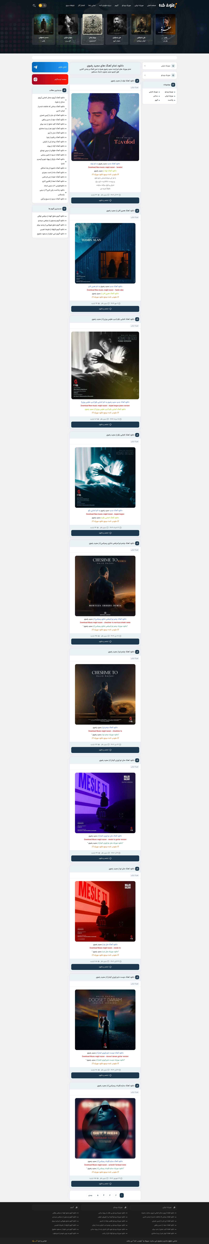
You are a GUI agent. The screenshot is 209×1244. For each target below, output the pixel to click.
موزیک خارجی (153, 92)
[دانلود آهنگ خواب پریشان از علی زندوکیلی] (165, 24)
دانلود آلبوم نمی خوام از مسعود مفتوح (50, 234)
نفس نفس (43, 39)
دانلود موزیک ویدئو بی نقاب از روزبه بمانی (111, 1213)
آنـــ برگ (34, 1241)
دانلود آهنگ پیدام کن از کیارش (53, 141)
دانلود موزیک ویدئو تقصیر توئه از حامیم (112, 1221)
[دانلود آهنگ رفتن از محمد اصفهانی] (68, 24)
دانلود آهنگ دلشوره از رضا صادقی (52, 168)
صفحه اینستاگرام (61, 79)
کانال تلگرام (63, 67)
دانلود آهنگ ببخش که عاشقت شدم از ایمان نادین (51, 108)
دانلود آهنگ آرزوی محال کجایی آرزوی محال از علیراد (51, 99)
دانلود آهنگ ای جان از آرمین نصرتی (52, 115)
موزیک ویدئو (126, 5)
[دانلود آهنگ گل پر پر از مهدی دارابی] (92, 24)
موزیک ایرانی (139, 5)
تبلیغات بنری (70, 5)
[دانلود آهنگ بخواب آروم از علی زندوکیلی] (141, 24)
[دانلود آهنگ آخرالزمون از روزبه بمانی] (117, 24)
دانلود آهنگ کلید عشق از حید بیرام (52, 124)
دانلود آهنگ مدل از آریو (56, 133)
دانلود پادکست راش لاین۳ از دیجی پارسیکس (52, 192)
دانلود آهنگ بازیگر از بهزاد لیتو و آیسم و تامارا (50, 161)
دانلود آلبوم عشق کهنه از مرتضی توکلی (50, 216)
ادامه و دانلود (103, 200)
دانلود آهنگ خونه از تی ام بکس (53, 177)
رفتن (68, 39)
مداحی (155, 96)
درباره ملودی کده (105, 5)
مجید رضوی (102, 164)
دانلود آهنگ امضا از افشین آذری (53, 181)
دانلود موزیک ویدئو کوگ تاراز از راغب (113, 1233)
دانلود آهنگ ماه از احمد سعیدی (53, 172)
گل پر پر (92, 39)
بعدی (90, 1195)
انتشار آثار (81, 5)
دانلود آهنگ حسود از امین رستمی (52, 155)
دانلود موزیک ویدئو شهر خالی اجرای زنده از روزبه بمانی (108, 1229)
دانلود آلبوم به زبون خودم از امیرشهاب (65, 1233)
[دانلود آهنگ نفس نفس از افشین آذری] (43, 24)
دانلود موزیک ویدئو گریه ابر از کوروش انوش (111, 1217)
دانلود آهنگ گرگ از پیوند (55, 146)
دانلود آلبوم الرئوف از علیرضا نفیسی (52, 229)
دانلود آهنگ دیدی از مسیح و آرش (52, 199)
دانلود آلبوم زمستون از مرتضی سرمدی (51, 220)
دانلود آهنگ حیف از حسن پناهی (53, 119)
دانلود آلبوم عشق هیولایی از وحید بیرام (50, 225)
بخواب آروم (141, 39)
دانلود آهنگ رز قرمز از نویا (55, 137)
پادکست (170, 100)
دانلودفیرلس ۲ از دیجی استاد (54, 186)
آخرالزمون (116, 39)
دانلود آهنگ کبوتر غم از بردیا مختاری (51, 128)
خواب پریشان (165, 39)
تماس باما (92, 5)
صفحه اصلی (151, 5)
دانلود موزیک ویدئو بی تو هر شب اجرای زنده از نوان (108, 1225)
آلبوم (116, 5)
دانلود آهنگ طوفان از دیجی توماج (52, 150)
